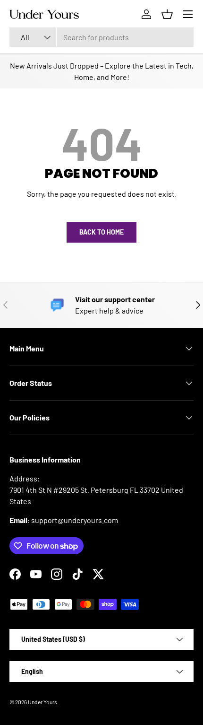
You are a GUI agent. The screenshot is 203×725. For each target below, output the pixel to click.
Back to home (101, 232)
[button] (167, 14)
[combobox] (101, 37)
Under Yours (42, 702)
